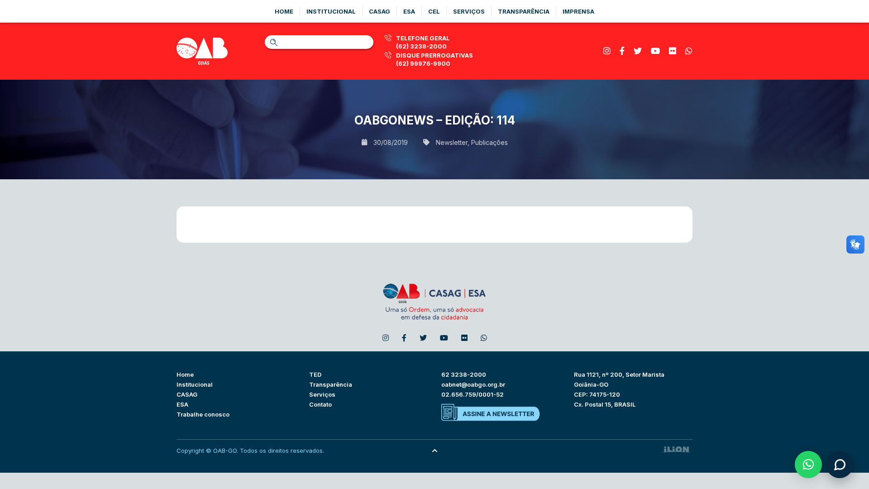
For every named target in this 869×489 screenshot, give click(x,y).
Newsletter (452, 142)
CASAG (187, 394)
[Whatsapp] (688, 51)
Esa (409, 11)
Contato (320, 404)
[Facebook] (622, 51)
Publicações (489, 142)
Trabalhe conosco (203, 414)
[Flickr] (672, 51)
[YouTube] (655, 51)
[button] (808, 464)
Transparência (523, 11)
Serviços (469, 11)
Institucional (331, 11)
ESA (182, 404)
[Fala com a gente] (839, 464)
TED (315, 374)
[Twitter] (638, 51)
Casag (379, 11)
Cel (434, 11)
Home (284, 11)
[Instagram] (607, 51)
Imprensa (578, 11)
